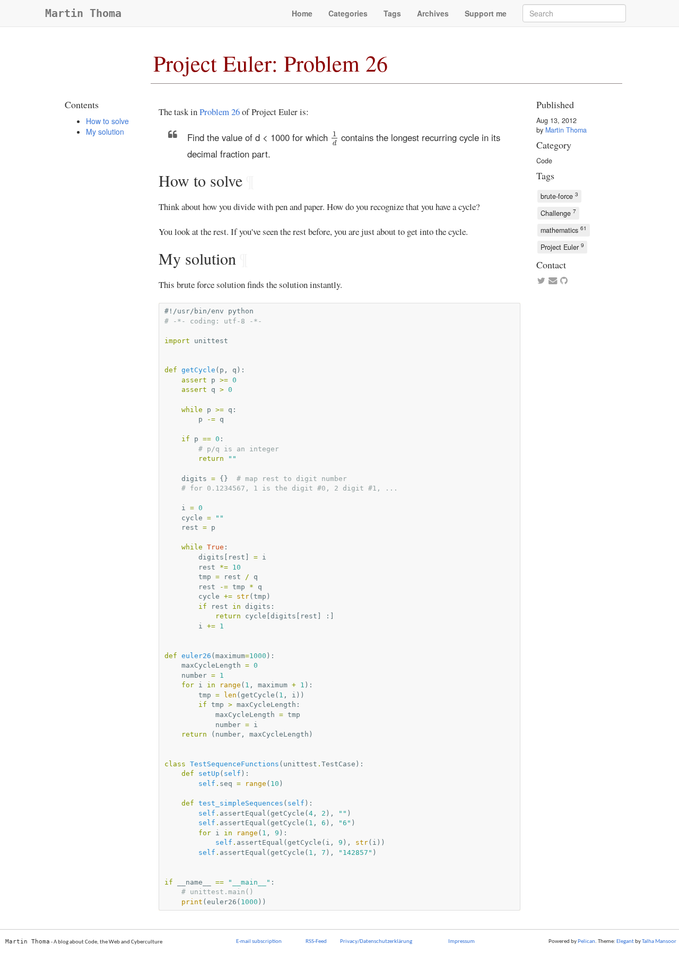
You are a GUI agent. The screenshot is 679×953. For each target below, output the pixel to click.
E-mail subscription (259, 942)
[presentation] (334, 138)
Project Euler (562, 246)
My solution (105, 131)
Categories (348, 13)
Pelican (586, 942)
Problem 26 (219, 112)
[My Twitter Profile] (541, 281)
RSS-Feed (316, 942)
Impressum (461, 942)
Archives (433, 13)
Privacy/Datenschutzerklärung (376, 942)
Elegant (625, 942)
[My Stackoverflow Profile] (575, 281)
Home (302, 13)
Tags (392, 13)
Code (544, 160)
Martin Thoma (83, 13)
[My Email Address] (552, 281)
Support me (486, 13)
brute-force (559, 195)
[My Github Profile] (564, 281)
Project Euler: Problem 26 (270, 63)
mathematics (564, 229)
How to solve (107, 121)
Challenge (558, 212)
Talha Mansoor (659, 942)
